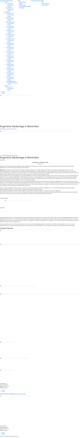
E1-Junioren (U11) (10, 43)
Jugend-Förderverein (35, 0)
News (9, 6)
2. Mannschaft (9, 7)
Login (24, 393)
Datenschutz (20, 393)
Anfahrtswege (45, 5)
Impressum (14, 393)
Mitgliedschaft (22, 5)
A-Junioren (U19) (10, 13)
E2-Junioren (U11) (10, 47)
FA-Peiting (4, 129)
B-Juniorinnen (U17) (10, 22)
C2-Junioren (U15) (10, 30)
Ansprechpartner (45, 3)
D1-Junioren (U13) (10, 34)
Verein (18, 0)
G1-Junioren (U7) (10, 68)
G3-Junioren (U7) (10, 77)
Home (1, 0)
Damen (6, 85)
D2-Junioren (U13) (10, 39)
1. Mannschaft (9, 3)
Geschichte (21, 7)
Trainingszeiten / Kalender (25, 6)
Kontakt (42, 0)
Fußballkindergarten (11, 81)
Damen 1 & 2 (9, 87)
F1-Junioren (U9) (10, 55)
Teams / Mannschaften (8, 0)
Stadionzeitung (22, 2)
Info (43, 2)
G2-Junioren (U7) (10, 72)
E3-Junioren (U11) (10, 51)
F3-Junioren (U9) (10, 64)
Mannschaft (11, 5)
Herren (6, 2)
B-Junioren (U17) (10, 17)
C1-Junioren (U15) (10, 26)
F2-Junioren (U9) (10, 60)
